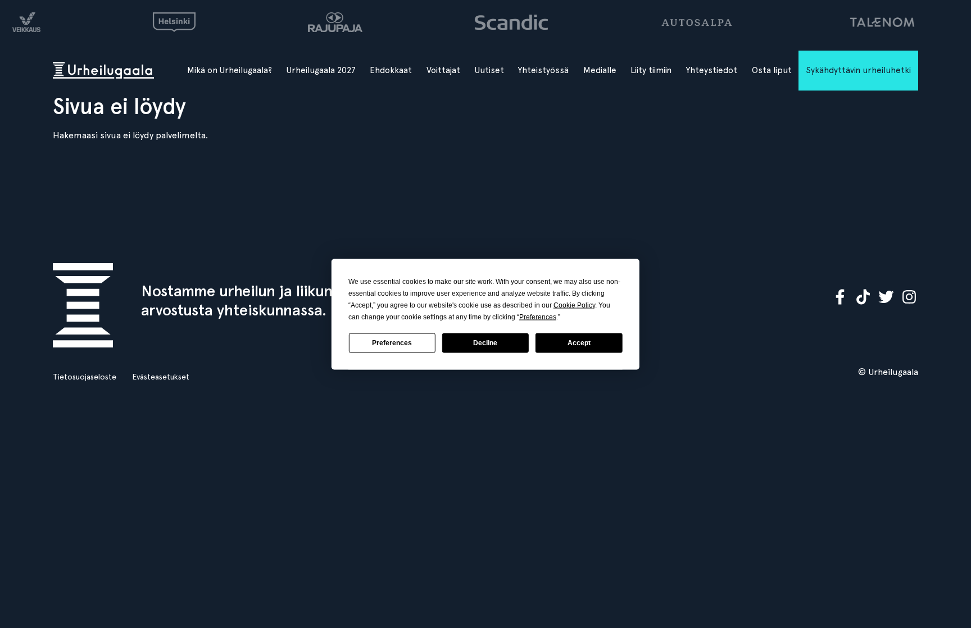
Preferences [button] (537, 316)
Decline (485, 343)
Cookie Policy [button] (574, 305)
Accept (579, 343)
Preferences (392, 343)
